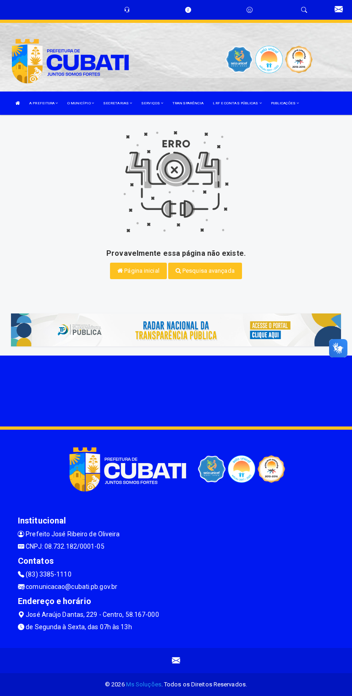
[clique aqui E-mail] (176, 661)
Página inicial (141, 270)
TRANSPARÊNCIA (188, 103)
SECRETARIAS (116, 103)
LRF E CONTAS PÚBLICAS (236, 103)
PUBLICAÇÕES (284, 103)
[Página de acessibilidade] (250, 9)
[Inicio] (18, 103)
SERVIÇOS (151, 103)
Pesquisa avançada (208, 270)
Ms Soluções (143, 684)
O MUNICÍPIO (79, 103)
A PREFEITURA (42, 103)
